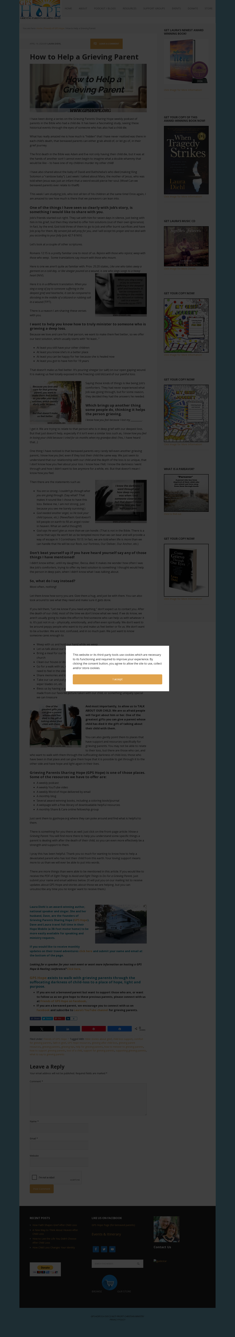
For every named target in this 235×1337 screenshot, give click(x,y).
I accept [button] (117, 679)
